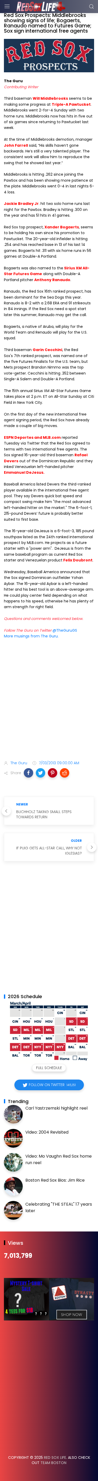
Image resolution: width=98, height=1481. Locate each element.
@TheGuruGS (65, 630)
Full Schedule (49, 1067)
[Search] (91, 6)
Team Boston (53, 1462)
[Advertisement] (49, 701)
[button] (28, 773)
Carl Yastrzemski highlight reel (56, 1108)
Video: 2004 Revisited (46, 1132)
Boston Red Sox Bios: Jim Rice (55, 1180)
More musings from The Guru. (31, 636)
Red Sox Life (55, 1457)
